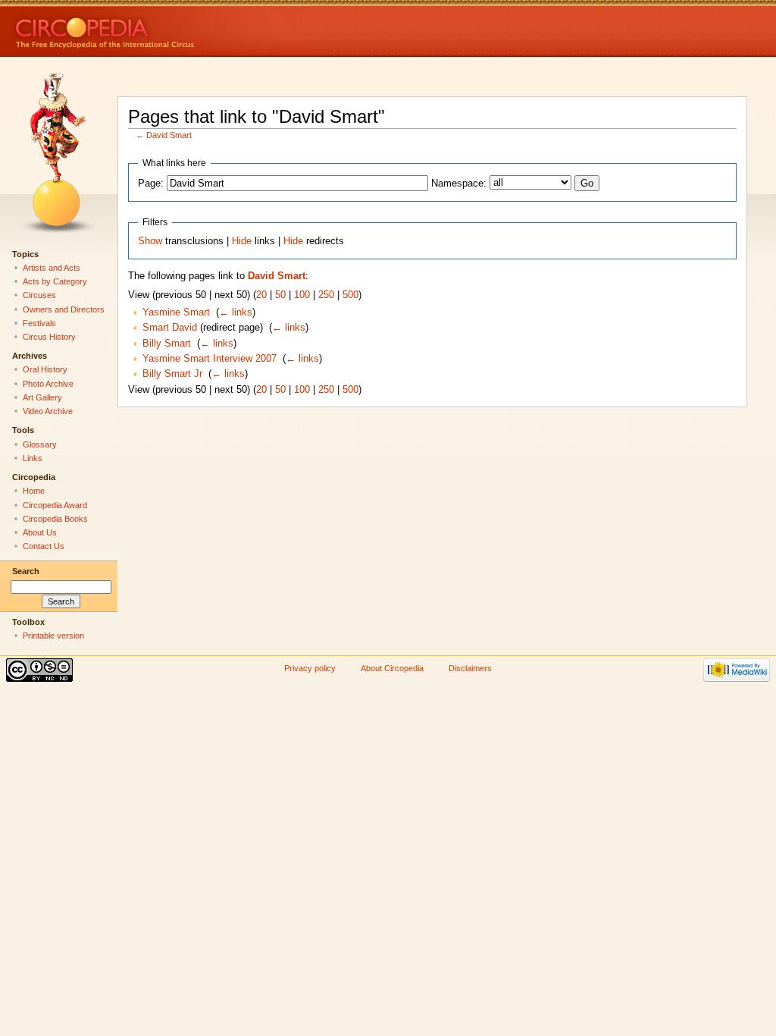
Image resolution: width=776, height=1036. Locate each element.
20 (261, 295)
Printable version (53, 635)
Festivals (39, 323)
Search (25, 571)
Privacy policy (310, 668)
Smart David (169, 327)
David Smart (169, 135)
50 (280, 295)
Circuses (39, 295)
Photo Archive (48, 383)
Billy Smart (166, 343)
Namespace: (459, 183)
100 (302, 295)
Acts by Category (55, 281)
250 (326, 295)
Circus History (49, 336)
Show (150, 241)
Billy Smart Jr (172, 374)
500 (350, 295)
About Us (40, 532)
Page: (151, 183)
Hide (242, 241)
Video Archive (48, 411)
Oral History (45, 369)
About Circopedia (392, 668)
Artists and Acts (51, 267)
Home (34, 490)
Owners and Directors (64, 309)
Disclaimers (470, 668)
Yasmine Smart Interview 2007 (209, 358)
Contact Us (43, 546)
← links (235, 312)
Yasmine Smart (176, 312)
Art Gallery (42, 397)
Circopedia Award (55, 505)
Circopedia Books (55, 518)
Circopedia (155, 28)
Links (32, 458)
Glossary (40, 444)
